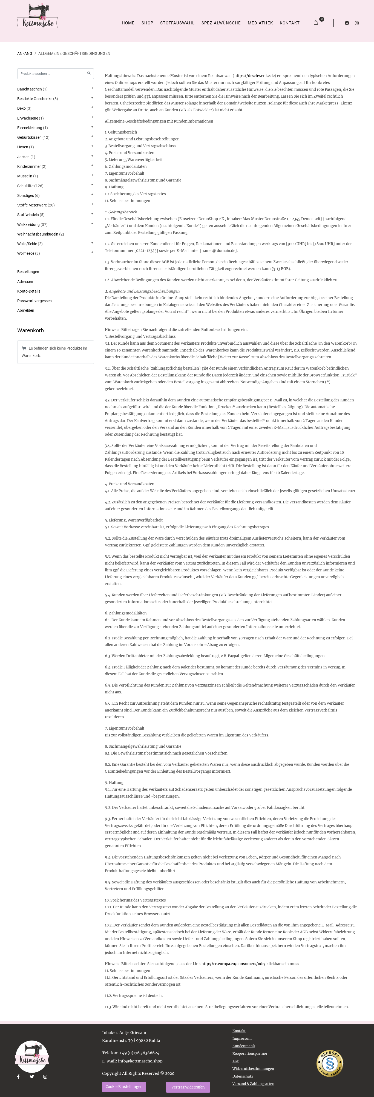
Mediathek (260, 23)
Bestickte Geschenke (34, 99)
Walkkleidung (28, 224)
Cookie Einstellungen (124, 1086)
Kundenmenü (243, 1046)
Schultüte (25, 186)
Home (128, 23)
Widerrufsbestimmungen (253, 1069)
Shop (147, 23)
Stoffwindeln (28, 214)
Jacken (23, 157)
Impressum (242, 1038)
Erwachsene (27, 118)
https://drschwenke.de (254, 75)
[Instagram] (357, 23)
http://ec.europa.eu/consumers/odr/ (234, 964)
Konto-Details (28, 291)
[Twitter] (32, 1077)
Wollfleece (25, 253)
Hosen (22, 147)
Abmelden (25, 310)
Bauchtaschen (29, 89)
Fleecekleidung (29, 128)
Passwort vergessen (34, 301)
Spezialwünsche (221, 23)
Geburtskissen (29, 137)
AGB (235, 1061)
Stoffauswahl (177, 23)
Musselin (24, 176)
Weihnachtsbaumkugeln (37, 234)
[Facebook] (347, 23)
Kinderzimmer (29, 166)
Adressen (25, 281)
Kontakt (290, 23)
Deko (21, 108)
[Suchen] (89, 73)
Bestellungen (28, 272)
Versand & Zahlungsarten (253, 1084)
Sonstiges (25, 195)
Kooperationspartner (249, 1053)
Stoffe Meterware (32, 205)
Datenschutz (242, 1076)
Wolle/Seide (27, 244)
